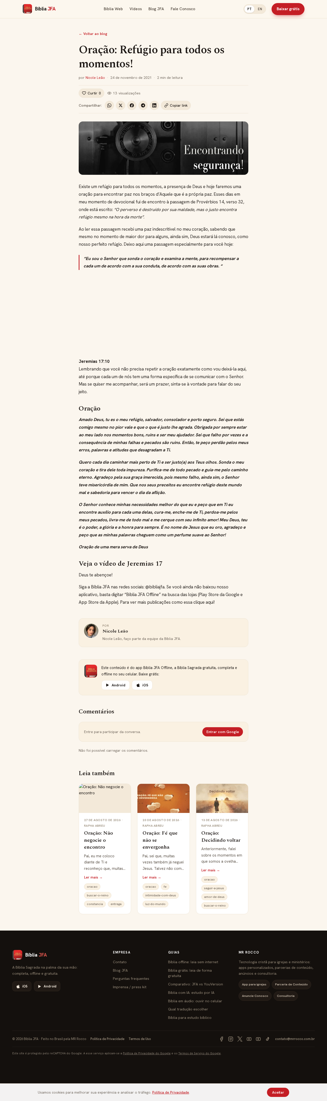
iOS (145, 685)
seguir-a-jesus (214, 888)
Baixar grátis (288, 8)
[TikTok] (267, 1039)
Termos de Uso (140, 1039)
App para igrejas (254, 984)
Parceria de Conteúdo (291, 984)
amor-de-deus (214, 897)
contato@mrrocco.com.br (295, 1039)
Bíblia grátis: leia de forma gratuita (190, 973)
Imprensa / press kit (129, 986)
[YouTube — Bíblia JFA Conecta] (258, 1039)
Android (118, 685)
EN (260, 9)
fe (165, 887)
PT (249, 9)
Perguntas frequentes (131, 978)
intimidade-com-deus (160, 895)
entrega (116, 904)
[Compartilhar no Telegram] (143, 105)
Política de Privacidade (107, 1039)
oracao (92, 887)
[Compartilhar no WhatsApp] (109, 105)
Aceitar (278, 1092)
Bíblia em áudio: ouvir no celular (195, 1000)
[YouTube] (249, 1039)
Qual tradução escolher (188, 1009)
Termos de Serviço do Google (199, 1053)
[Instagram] (230, 1039)
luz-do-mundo (155, 904)
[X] (239, 1039)
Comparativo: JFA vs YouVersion (195, 984)
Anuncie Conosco (255, 996)
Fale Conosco (183, 8)
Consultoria (286, 996)
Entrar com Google (222, 731)
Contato (120, 961)
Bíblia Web (113, 8)
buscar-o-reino (98, 895)
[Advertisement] (163, 314)
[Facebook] (221, 1039)
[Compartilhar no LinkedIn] (154, 105)
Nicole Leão (95, 77)
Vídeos (136, 8)
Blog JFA (156, 8)
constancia (95, 904)
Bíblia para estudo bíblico (190, 1017)
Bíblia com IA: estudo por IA (191, 992)
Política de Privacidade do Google (147, 1053)
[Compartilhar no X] (120, 105)
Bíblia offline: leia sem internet (193, 961)
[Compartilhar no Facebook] (131, 105)
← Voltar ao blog (93, 33)
